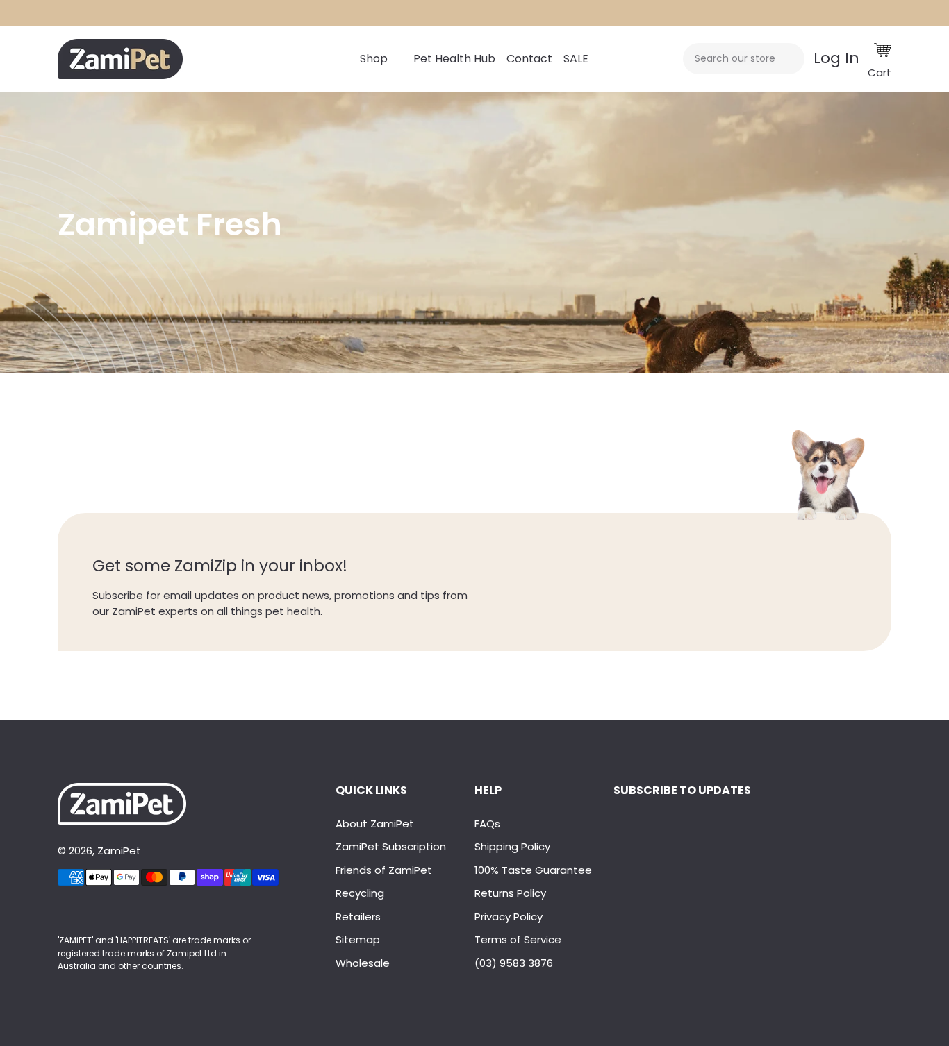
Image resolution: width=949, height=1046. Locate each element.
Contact (529, 59)
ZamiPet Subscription (391, 846)
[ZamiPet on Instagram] (64, 911)
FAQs (487, 823)
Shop (374, 59)
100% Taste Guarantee (533, 870)
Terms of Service (517, 939)
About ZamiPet (375, 823)
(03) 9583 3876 (513, 963)
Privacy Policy (508, 916)
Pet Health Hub (454, 59)
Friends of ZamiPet (384, 870)
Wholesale (363, 963)
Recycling (360, 893)
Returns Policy (510, 893)
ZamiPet (119, 850)
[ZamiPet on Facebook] (59, 911)
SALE (575, 59)
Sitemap (358, 939)
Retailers (358, 916)
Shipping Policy (512, 846)
